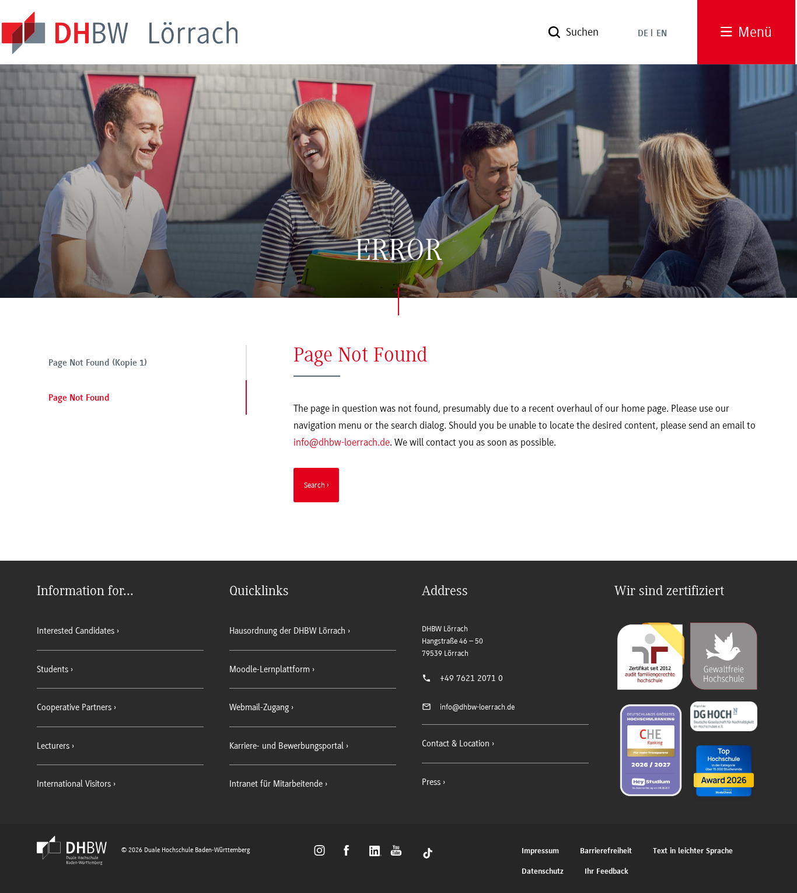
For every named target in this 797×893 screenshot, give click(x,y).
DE (643, 34)
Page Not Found (79, 398)
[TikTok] (428, 852)
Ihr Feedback (606, 871)
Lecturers (53, 746)
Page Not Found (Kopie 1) (97, 363)
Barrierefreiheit (606, 851)
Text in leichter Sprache (693, 851)
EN (661, 34)
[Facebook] (351, 852)
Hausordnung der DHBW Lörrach (287, 631)
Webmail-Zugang (259, 707)
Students (52, 669)
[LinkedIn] (376, 852)
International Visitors (74, 784)
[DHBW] (77, 861)
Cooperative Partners (74, 707)
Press (431, 782)
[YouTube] (399, 852)
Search (314, 484)
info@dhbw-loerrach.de (341, 442)
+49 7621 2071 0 (471, 678)
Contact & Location (456, 743)
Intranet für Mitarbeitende (276, 784)
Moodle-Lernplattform (269, 669)
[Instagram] (323, 852)
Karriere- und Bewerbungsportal (286, 746)
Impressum (540, 851)
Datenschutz (543, 871)
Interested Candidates (75, 631)
